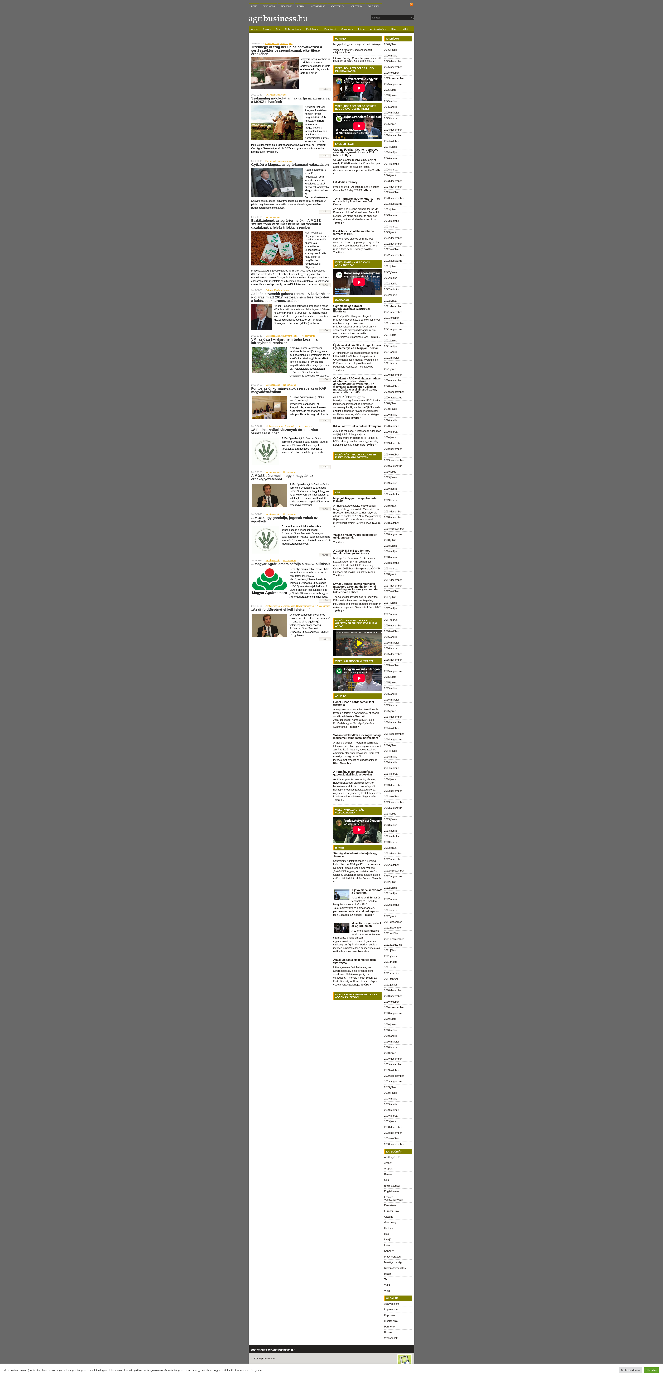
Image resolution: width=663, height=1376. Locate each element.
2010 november (393, 995)
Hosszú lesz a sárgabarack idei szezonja (353, 703)
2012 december (393, 853)
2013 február (391, 842)
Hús (290, 43)
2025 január (390, 123)
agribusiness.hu (267, 1358)
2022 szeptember (394, 255)
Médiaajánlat (318, 6)
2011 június (390, 956)
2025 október (391, 72)
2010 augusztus (393, 1013)
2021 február (391, 363)
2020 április (390, 420)
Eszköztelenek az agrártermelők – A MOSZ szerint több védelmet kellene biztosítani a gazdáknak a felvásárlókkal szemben (286, 224)
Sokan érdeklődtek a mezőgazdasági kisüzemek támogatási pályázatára (357, 736)
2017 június (390, 602)
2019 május (390, 483)
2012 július (390, 881)
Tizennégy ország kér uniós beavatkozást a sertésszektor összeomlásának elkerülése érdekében (286, 50)
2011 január (390, 984)
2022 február (391, 294)
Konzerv (389, 1250)
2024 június (390, 146)
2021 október (391, 317)
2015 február (391, 705)
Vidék (405, 29)
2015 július (390, 676)
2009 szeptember (394, 1075)
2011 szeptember (394, 938)
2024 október (391, 141)
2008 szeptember (394, 1144)
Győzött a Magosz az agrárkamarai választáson (290, 164)
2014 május (390, 756)
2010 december (393, 990)
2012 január (390, 916)
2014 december (393, 716)
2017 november (393, 585)
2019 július (390, 471)
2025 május (390, 101)
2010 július (390, 1018)
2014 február (391, 773)
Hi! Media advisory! (345, 182)
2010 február (391, 1047)
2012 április (390, 899)
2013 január (390, 847)
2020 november (393, 380)
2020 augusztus (393, 397)
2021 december (393, 306)
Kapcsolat (286, 6)
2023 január (390, 232)
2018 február (391, 568)
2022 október (391, 249)
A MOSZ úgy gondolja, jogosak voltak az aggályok (284, 519)
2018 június (390, 545)
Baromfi (388, 1174)
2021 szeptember (394, 323)
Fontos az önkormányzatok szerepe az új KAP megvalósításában (288, 390)
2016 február (391, 648)
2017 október (391, 591)
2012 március (392, 904)
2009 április (390, 1104)
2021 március (392, 357)
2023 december (393, 180)
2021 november (393, 312)
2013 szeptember (394, 802)
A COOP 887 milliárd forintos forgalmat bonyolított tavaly (351, 552)
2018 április (390, 557)
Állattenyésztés (272, 43)
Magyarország (392, 1256)
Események (330, 29)
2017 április (390, 614)
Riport (394, 29)
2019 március (392, 494)
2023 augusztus (393, 203)
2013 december (393, 785)
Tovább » (366, 190)
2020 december (393, 374)
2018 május (390, 551)
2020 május (390, 414)
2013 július (390, 813)
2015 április (390, 693)
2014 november (393, 722)
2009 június (390, 1092)
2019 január (390, 505)
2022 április (390, 283)
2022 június (390, 272)
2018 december (393, 511)
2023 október (391, 192)
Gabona (269, 290)
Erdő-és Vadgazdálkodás (393, 1198)
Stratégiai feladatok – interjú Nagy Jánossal (355, 855)
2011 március (391, 973)
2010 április (390, 1035)
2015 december (393, 654)
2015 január (390, 711)
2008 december (393, 1127)
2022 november (393, 243)
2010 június (390, 1024)
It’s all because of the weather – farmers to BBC (353, 232)
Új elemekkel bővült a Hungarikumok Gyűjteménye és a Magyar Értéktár (357, 347)
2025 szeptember (394, 78)
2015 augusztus (393, 671)
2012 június (390, 887)
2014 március (392, 767)
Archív (254, 29)
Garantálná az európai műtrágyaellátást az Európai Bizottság (351, 308)
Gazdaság (347, 29)
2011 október (391, 933)
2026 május (390, 55)
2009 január (390, 1121)
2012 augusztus (393, 876)
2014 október (391, 728)
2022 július (390, 266)
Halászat (389, 1228)
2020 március (392, 426)
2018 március (392, 562)
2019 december (393, 443)
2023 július (390, 209)
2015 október (391, 665)
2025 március (392, 112)
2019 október (391, 454)
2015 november (393, 659)
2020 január (390, 437)
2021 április (390, 351)
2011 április (390, 967)
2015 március (392, 699)
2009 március (392, 1109)
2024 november (393, 135)
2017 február (391, 619)
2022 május (390, 277)
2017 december (393, 579)
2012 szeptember (394, 870)
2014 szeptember (394, 733)
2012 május (390, 893)
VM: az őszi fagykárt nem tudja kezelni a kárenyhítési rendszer (284, 341)
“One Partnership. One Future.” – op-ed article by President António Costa (357, 201)
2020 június (390, 408)
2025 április (390, 106)
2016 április (390, 636)
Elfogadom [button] (651, 1370)
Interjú (361, 29)
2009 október (391, 1070)
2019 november (393, 448)
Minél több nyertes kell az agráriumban (366, 924)
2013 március (392, 836)
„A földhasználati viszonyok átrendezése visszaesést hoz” (284, 431)
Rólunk (301, 6)
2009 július (390, 1087)
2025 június (390, 95)
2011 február (391, 978)
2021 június (390, 340)
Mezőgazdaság (378, 29)
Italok (387, 1245)
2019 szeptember (394, 460)
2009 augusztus (393, 1081)
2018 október (391, 522)
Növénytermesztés (290, 336)
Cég (278, 29)
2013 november (393, 790)
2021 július (390, 334)
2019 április (390, 488)
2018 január (390, 574)
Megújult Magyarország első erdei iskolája (357, 44)
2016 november (393, 625)
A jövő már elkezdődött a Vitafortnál (367, 891)
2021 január (390, 369)
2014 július (390, 745)
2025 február (391, 118)
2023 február (391, 226)
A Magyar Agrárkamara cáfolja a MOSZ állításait (290, 564)
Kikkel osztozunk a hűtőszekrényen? (357, 426)
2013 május (390, 824)
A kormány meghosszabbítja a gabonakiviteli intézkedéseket (353, 773)
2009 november (393, 1064)
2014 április (390, 762)
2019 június (390, 477)
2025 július (390, 89)
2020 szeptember (394, 391)
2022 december (393, 237)
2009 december (393, 1058)
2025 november (393, 66)
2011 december (393, 921)
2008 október (391, 1138)
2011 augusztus (393, 944)
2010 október (391, 1001)
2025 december (393, 61)
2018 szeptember (394, 528)
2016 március (392, 642)
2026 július (390, 44)
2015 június (390, 682)
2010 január (390, 1052)
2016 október (391, 631)
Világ (387, 1290)
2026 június (390, 49)
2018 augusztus (393, 534)
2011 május (390, 961)
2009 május (390, 1098)
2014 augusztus (393, 739)
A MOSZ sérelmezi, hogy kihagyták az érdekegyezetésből (282, 477)
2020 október (391, 386)
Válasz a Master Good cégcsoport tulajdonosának (352, 51)
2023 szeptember (394, 198)
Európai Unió (391, 1211)
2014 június (390, 750)
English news (312, 29)
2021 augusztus (393, 329)
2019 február (391, 500)
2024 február (391, 169)
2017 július (390, 597)
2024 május (390, 152)
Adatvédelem (337, 6)
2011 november (393, 927)
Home (254, 6)
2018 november (393, 517)
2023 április (390, 215)
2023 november (393, 186)
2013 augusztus (393, 807)
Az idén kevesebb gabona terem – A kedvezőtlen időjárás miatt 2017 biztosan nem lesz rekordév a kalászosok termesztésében (290, 297)
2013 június (390, 819)
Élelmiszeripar (293, 29)
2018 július (390, 540)
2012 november (393, 859)
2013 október (391, 796)
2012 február (391, 910)
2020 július (390, 403)
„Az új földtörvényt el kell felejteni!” (280, 609)
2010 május (390, 1030)
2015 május (390, 688)
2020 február (391, 431)
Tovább (325, 89)
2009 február (391, 1115)
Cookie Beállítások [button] (630, 1370)
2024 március (392, 163)
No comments (308, 336)
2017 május (390, 608)
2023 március (392, 220)
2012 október (391, 864)
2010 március (392, 1041)
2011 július (390, 950)
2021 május (390, 346)
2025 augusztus (393, 84)
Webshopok (269, 6)
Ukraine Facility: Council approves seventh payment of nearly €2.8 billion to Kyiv (357, 59)
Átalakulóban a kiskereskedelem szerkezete (354, 961)
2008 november (393, 1132)
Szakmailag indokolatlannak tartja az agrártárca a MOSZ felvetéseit (290, 100)
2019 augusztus (393, 465)
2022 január (390, 300)
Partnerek (373, 6)
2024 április (390, 158)
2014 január (390, 779)
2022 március (392, 289)
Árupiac (267, 29)
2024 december (393, 129)
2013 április (390, 830)
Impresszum (356, 6)
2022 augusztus (393, 260)
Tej (385, 1279)
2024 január (390, 175)
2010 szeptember (394, 1007)
